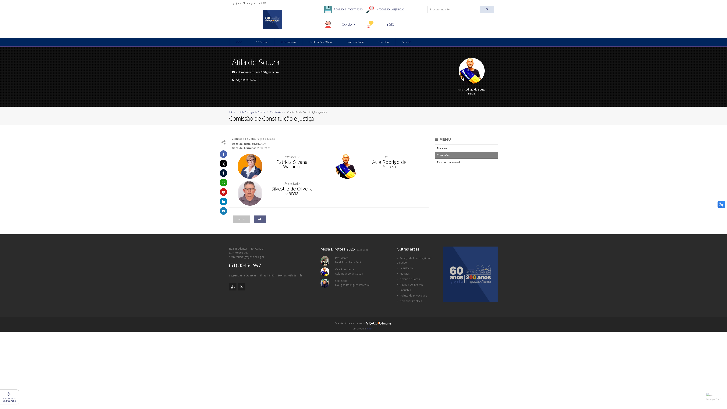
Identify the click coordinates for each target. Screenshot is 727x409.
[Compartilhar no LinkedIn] (223, 201)
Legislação (406, 268)
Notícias (442, 148)
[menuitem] (466, 148)
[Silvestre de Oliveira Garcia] (250, 193)
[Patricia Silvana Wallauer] (250, 166)
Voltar (241, 219)
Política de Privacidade (413, 295)
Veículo (407, 42)
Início (239, 42)
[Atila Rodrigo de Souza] (347, 166)
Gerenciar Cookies (410, 301)
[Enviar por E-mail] (223, 211)
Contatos (383, 42)
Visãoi (370, 328)
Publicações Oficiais (322, 42)
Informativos (288, 42)
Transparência (355, 42)
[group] (363, 324)
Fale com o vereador (450, 162)
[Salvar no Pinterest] (223, 192)
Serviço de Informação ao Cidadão (414, 260)
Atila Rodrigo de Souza (252, 112)
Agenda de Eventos (411, 284)
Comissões (276, 112)
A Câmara (262, 42)
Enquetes (405, 290)
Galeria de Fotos (409, 279)
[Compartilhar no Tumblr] (223, 173)
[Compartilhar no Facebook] (223, 154)
